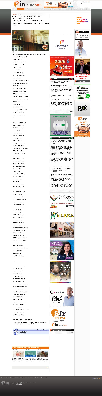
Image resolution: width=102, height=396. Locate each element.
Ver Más (71, 111)
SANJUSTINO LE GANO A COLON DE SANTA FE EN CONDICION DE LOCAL (61, 142)
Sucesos (68, 8)
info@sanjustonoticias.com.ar (25, 382)
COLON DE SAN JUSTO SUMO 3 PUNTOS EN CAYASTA (60, 81)
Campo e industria (19, 377)
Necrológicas (51, 8)
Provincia (42, 8)
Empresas (82, 8)
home (14, 8)
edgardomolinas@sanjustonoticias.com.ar (35, 381)
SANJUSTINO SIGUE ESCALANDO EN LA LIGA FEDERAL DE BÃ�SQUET (61, 170)
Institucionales (43, 377)
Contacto (81, 3)
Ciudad (20, 8)
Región (27, 8)
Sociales (75, 8)
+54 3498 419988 (18, 384)
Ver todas (71, 332)
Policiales (35, 8)
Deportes (60, 8)
